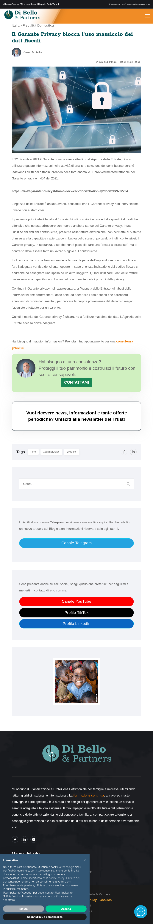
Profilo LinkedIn (76, 623)
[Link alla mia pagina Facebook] (15, 839)
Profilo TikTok (77, 612)
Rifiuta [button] (23, 908)
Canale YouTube (76, 601)
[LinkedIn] (133, 452)
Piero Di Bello (32, 52)
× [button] (85, 860)
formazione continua (88, 795)
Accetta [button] (66, 908)
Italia (16, 25)
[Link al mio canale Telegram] (33, 839)
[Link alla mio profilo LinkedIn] (24, 839)
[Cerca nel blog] (128, 484)
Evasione (71, 452)
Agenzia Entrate (51, 452)
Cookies (106, 900)
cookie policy (57, 878)
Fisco (33, 452)
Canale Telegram (76, 543)
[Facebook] (124, 452)
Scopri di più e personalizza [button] (45, 916)
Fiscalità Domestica (38, 25)
